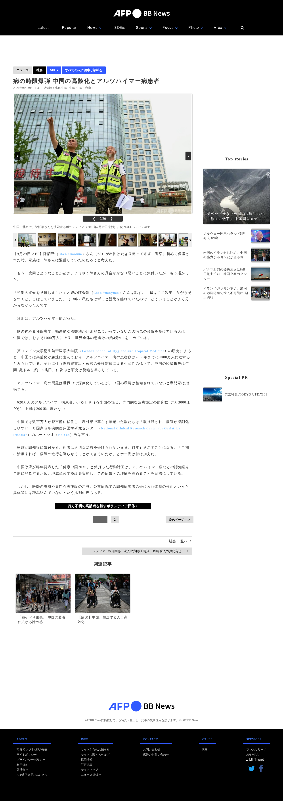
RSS (204, 749)
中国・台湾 (83, 88)
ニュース (23, 70)
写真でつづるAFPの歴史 (32, 749)
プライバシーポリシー (31, 759)
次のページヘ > (179, 519)
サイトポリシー (27, 754)
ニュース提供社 (91, 774)
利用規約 (22, 764)
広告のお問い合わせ (156, 754)
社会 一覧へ (180, 541)
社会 (39, 70)
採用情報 (86, 759)
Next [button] (190, 240)
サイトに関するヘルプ (95, 754)
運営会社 (22, 769)
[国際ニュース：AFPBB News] (141, 13)
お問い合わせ (151, 749)
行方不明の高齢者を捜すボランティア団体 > (103, 506)
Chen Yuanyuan (106, 292)
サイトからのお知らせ (95, 749)
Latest (43, 27)
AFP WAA (252, 754)
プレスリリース (256, 749)
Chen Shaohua (70, 254)
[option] (27, 240)
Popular (69, 27)
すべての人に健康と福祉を (83, 70)
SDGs (119, 27)
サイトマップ (89, 769)
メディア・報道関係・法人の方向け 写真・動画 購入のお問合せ (140, 551)
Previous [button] (15, 240)
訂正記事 (86, 764)
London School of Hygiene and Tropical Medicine (123, 351)
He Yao (64, 435)
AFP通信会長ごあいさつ (32, 774)
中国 (72, 88)
